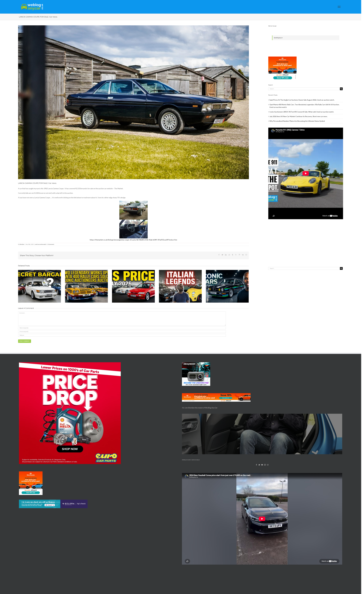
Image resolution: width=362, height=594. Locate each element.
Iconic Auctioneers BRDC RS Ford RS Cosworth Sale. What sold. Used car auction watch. (301, 112)
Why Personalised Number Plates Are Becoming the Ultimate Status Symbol (297, 121)
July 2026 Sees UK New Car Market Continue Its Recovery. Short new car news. (298, 116)
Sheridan (22, 244)
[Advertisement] (305, 247)
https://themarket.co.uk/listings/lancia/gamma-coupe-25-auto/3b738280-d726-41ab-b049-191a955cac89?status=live (133, 240)
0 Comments (51, 244)
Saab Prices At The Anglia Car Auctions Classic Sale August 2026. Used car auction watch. (301, 100)
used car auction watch (40, 244)
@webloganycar (278, 37)
